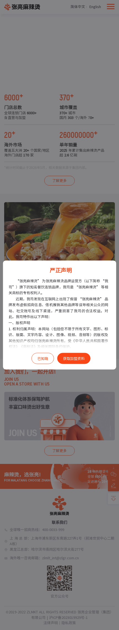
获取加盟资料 (74, 358)
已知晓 (42, 358)
